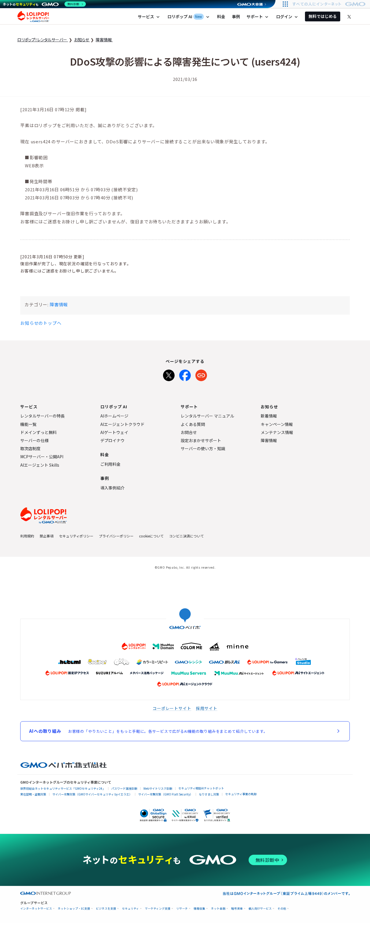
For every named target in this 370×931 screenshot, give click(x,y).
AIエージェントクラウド (122, 424)
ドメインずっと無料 (38, 432)
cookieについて (151, 535)
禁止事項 (46, 535)
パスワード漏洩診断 (124, 788)
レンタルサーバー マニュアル (207, 416)
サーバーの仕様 (34, 440)
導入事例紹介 (112, 488)
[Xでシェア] (169, 374)
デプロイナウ (112, 440)
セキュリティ (130, 908)
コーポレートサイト (172, 708)
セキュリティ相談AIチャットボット (201, 788)
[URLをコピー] (201, 374)
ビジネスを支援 (106, 908)
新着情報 (269, 416)
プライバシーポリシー (116, 535)
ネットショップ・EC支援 (74, 908)
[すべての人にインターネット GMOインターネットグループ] (329, 4)
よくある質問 (193, 424)
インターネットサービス (36, 908)
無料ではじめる (322, 16)
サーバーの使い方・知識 (203, 448)
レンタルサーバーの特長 (42, 416)
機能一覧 (28, 424)
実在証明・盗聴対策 (33, 794)
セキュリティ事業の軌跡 (241, 794)
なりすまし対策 (209, 794)
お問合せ (189, 432)
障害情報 (59, 304)
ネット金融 (218, 908)
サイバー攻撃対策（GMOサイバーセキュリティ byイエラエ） (92, 794)
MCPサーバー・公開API (41, 456)
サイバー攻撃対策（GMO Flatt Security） (165, 794)
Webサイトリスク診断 (157, 788)
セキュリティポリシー (76, 535)
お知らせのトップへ (41, 323)
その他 (282, 908)
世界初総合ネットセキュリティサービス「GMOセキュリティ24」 (62, 788)
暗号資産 (237, 908)
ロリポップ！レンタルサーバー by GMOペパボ (33, 16)
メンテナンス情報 (277, 432)
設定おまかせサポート (201, 440)
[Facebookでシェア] (185, 374)
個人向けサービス (260, 908)
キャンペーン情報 (277, 424)
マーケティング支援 (158, 908)
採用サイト (206, 708)
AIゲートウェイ (114, 432)
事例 (236, 16)
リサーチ (182, 908)
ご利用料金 (110, 464)
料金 (221, 16)
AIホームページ (114, 416)
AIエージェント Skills (39, 465)
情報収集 (199, 908)
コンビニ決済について (186, 535)
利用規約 (27, 535)
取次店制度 (30, 448)
